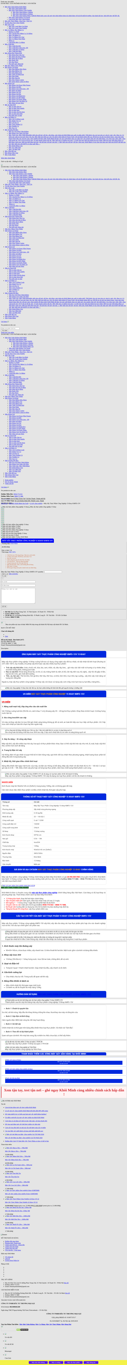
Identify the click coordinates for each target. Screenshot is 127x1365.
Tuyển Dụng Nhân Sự (12, 1260)
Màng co (11, 40)
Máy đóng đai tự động (16, 58)
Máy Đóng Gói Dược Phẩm (17, 99)
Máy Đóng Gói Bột (15, 87)
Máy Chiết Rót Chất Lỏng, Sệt (18, 48)
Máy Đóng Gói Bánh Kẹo (17, 96)
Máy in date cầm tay (15, 106)
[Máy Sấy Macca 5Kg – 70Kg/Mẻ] (16, 1148)
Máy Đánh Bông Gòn (16, 146)
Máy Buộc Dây (13, 60)
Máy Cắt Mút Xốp (14, 149)
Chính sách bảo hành (11, 1246)
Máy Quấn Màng (10, 155)
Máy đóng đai (91, 1362)
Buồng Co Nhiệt (14, 32)
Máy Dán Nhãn (14, 76)
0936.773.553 (18, 494)
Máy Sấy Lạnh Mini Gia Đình (18, 26)
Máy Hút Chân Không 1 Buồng (23, 12)
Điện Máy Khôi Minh (8, 158)
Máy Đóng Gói (9, 83)
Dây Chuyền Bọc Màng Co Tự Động (20, 33)
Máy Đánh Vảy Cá (15, 121)
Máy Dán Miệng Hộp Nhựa (17, 69)
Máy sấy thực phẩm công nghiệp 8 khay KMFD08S (21, 1194)
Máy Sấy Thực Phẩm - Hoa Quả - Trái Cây (18, 21)
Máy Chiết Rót (9, 44)
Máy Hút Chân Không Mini (17, 8)
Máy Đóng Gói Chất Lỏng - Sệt (19, 89)
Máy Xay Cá (13, 128)
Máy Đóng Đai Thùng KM (13, 53)
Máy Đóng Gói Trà (15, 92)
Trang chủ (4, 503)
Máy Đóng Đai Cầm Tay (16, 55)
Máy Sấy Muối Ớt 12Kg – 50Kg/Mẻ (16, 1228)
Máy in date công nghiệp (16, 108)
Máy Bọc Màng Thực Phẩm (13, 65)
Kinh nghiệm (9, 480)
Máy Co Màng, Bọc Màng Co (14, 30)
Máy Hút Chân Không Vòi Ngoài (19, 17)
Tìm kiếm (4, 330)
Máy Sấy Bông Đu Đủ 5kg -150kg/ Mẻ (17, 1211)
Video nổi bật (9, 483)
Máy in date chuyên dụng (17, 112)
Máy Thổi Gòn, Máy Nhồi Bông (19, 466)
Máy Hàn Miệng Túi (15, 71)
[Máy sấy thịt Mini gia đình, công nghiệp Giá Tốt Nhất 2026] (24, 1134)
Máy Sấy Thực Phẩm (53, 1324)
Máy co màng (56, 1362)
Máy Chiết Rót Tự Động (16, 49)
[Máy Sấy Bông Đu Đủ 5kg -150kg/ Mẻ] (18, 1207)
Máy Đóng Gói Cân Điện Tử (18, 101)
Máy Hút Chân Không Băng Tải (23, 346)
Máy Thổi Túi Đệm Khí (16, 74)
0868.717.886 (18, 496)
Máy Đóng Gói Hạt (15, 94)
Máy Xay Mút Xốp (15, 147)
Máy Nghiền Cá (14, 126)
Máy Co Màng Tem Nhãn (17, 39)
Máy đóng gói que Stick (16, 103)
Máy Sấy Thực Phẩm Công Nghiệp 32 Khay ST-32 (21, 1202)
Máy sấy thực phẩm (73, 1362)
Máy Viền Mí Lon (10, 151)
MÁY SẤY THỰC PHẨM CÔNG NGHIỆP (48, 694)
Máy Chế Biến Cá (10, 117)
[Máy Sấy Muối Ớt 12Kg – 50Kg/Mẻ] (17, 1224)
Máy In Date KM (10, 105)
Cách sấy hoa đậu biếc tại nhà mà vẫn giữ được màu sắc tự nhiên (25, 1127)
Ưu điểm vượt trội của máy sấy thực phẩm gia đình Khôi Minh (24, 1117)
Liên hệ (7, 1259)
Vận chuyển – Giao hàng (13, 1250)
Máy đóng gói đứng (15, 90)
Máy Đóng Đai (66, 1324)
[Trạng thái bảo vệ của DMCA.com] (22, 1330)
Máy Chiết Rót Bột (15, 46)
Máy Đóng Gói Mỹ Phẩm (17, 98)
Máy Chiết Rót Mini (15, 51)
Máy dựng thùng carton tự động (19, 81)
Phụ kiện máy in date (15, 115)
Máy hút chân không (38, 1362)
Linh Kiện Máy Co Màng (17, 42)
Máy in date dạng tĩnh (15, 114)
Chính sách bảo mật (11, 1248)
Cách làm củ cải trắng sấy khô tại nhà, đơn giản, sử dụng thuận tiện (26, 1121)
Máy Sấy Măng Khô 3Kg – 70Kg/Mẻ (17, 1160)
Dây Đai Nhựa (13, 62)
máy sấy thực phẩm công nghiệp (44, 893)
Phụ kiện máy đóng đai (16, 64)
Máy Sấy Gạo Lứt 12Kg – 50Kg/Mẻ (16, 1185)
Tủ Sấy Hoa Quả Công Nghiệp (14, 23)
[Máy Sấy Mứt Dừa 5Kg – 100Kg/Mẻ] (17, 1216)
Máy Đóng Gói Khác (11, 67)
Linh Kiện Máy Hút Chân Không (19, 19)
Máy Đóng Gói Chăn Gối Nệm (18, 133)
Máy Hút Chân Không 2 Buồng (23, 14)
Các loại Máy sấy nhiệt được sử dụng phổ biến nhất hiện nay (24, 1131)
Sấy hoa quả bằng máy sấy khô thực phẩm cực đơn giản (22, 1124)
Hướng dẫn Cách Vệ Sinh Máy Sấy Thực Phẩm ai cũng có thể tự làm (27, 1141)
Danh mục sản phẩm (7, 332)
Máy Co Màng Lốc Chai (16, 37)
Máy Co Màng (40, 1324)
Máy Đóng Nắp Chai (11, 153)
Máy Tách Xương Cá (15, 124)
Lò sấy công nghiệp (36, 503)
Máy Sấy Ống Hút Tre (12, 1177)
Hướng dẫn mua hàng (12, 1241)
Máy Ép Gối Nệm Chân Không (19, 131)
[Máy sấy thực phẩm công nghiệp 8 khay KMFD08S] (22, 1190)
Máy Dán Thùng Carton (16, 80)
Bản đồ (66, 1283)
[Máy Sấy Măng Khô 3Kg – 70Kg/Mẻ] (17, 1156)
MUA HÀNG (13, 574)
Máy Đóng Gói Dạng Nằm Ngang (19, 85)
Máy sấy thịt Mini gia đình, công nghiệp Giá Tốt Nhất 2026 (23, 1138)
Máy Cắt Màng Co (15, 35)
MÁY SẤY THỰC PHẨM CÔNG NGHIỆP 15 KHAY (59, 869)
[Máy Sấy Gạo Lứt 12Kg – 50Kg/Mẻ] (17, 1182)
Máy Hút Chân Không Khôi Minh (15, 7)
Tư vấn (4, 576)
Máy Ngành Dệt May (11, 130)
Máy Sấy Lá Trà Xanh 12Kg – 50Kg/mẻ (18, 1168)
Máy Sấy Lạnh (9, 24)
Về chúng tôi (9, 1257)
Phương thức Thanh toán (13, 1243)
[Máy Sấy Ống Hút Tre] (13, 1173)
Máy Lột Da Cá (14, 122)
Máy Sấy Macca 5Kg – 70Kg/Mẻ (15, 1151)
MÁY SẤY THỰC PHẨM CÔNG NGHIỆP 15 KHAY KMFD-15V (64, 994)
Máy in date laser (14, 110)
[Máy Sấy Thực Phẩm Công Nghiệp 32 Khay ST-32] (22, 1199)
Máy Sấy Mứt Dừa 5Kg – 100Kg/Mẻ (17, 1219)
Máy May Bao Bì (14, 78)
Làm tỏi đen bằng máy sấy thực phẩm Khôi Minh (20, 1107)
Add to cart (5, 574)
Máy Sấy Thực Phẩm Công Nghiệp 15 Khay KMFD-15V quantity (22, 572)
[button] (18, 3)
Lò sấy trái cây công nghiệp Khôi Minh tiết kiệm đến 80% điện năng (26, 1111)
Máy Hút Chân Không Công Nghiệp (20, 10)
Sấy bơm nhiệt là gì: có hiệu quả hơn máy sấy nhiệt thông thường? (26, 1114)
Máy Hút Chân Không (27, 1324)
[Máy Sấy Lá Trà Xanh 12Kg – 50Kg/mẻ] (18, 1165)
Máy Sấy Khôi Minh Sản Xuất (18, 503)
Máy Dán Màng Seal (15, 73)
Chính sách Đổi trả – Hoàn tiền (15, 1245)
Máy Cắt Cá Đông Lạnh (16, 119)
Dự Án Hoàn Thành (11, 482)
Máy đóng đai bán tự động (17, 57)
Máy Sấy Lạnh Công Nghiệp (18, 28)
